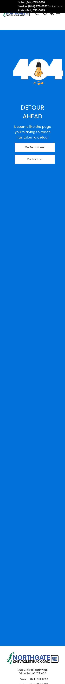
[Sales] (52, 13)
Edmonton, (25, 673)
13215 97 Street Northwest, (33, 669)
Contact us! (34, 159)
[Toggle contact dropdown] (61, 6)
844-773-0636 (39, 679)
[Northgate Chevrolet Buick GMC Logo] (18, 13)
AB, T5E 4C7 (39, 673)
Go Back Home (34, 147)
